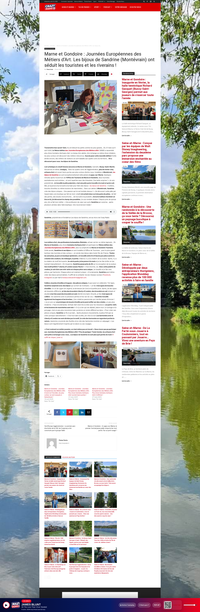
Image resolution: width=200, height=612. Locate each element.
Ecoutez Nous (120, 1)
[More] (111, 74)
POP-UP (156, 605)
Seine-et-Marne (78, 1)
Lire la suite (126, 135)
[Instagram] (150, 1)
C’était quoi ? (144, 605)
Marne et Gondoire (49, 48)
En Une (53, 46)
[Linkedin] (82, 412)
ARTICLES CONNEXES (53, 457)
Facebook (106, 275)
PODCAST (101, 1)
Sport (94, 1)
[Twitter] (154, 1)
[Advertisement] (100, 26)
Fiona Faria (50, 69)
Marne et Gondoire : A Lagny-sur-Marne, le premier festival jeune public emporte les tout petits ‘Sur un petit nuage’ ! (101, 428)
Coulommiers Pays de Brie (76, 507)
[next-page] (49, 577)
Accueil (46, 46)
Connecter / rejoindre (67, 1)
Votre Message (111, 1)
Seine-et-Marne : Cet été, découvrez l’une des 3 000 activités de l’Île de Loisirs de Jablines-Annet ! (105, 540)
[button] (144, 1)
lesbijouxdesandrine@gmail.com (74, 278)
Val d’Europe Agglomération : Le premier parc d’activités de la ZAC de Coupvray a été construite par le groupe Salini (59, 428)
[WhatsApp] (76, 412)
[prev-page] (45, 577)
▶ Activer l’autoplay (127, 605)
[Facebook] (147, 1)
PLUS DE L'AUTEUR (68, 457)
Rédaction (126, 118)
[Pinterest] (69, 412)
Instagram (48, 278)
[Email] (88, 412)
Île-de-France (87, 1)
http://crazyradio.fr (64, 443)
